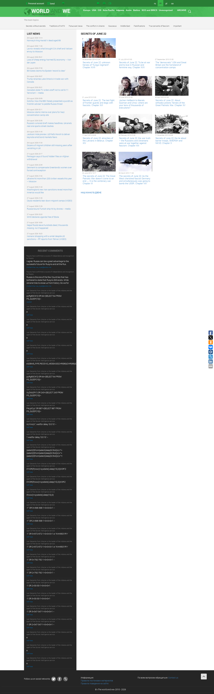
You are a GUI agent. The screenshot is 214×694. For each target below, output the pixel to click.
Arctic (129, 10)
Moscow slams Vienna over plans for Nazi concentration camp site (45, 113)
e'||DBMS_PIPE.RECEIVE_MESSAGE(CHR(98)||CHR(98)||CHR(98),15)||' (56, 363)
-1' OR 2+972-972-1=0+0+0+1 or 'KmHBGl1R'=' (47, 546)
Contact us (173, 677)
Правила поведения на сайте (94, 683)
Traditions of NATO (57, 26)
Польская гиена (75, 26)
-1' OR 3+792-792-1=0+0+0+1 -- (40, 559)
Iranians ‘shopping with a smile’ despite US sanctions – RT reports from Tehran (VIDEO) (46, 237)
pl (166, 3)
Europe (86, 10)
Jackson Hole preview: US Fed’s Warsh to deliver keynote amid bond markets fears (48, 136)
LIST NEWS (33, 33)
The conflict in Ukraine (95, 26)
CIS (99, 10)
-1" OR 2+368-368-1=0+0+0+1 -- (40, 520)
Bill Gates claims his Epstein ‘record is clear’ (46, 70)
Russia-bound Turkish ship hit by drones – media (49, 208)
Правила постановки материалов (97, 680)
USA (94, 10)
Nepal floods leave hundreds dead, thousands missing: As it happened (47, 226)
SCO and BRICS (149, 10)
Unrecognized (166, 10)
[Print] (63, 3)
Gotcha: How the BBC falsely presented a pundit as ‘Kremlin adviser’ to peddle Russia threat (50, 102)
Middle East (125, 26)
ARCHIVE (181, 10)
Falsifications (139, 26)
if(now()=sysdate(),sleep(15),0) (40, 494)
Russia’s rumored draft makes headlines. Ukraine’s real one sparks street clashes (49, 124)
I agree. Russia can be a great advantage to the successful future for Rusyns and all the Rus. (47, 263)
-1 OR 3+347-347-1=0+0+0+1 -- (40, 611)
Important (177, 26)
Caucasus (112, 26)
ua (172, 3)
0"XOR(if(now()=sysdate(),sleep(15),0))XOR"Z (46, 469)
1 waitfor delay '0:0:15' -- (37, 437)
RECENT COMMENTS (50, 250)
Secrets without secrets (36, 26)
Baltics (136, 10)
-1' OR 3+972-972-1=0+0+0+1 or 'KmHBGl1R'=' (47, 533)
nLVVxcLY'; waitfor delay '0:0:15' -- (41, 424)
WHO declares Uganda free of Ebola (43, 217)
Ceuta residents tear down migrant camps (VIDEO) (49, 200)
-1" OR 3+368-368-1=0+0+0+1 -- (40, 507)
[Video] (98, 3)
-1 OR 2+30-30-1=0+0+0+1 (38, 585)
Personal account (36, 3)
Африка (120, 10)
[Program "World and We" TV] (110, 3)
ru (155, 3)
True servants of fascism (159, 26)
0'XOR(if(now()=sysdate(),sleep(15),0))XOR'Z (46, 481)
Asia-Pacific (109, 10)
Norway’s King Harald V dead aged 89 (44, 40)
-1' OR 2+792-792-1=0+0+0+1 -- (40, 572)
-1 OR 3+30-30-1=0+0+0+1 (38, 598)
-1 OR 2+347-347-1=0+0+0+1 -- (40, 624)
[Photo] (104, 3)
